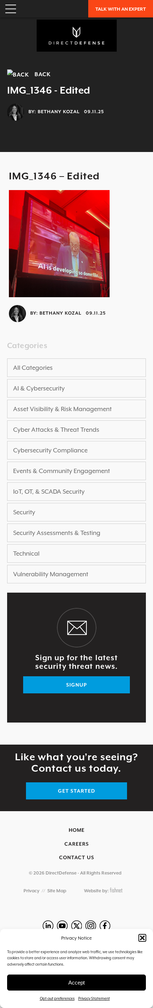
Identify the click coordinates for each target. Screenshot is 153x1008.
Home (77, 830)
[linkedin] (48, 925)
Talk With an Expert (120, 9)
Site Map (56, 890)
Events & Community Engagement (61, 470)
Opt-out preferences (57, 998)
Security (24, 512)
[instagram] (90, 925)
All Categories (33, 367)
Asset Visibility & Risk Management (62, 409)
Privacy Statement (94, 998)
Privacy (31, 890)
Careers (76, 844)
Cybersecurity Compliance (50, 450)
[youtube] (62, 925)
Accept (76, 983)
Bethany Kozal (59, 112)
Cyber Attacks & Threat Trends (56, 429)
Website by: (97, 890)
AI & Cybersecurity (39, 388)
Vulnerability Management (50, 574)
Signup (76, 685)
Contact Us (76, 857)
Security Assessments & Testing (56, 532)
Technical (26, 553)
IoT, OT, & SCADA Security (49, 491)
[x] (76, 925)
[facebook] (105, 925)
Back (40, 74)
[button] (142, 937)
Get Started (76, 791)
